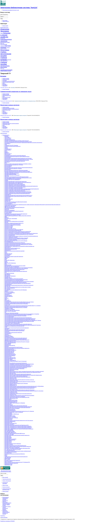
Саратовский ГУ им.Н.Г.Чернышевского (12, 323)
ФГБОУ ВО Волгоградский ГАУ (10, 350)
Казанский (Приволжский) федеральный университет (15, 242)
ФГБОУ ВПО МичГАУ (9, 418)
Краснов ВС (8, 115)
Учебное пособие (3, 63)
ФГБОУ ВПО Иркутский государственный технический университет (17, 407)
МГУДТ (6, 261)
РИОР (6, 299)
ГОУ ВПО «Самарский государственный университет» (15, 190)
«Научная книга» (8, 138)
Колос (6, 251)
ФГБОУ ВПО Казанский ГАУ (10, 409)
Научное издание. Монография (5, 66)
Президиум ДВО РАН (9, 296)
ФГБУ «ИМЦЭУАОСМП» (9, 430)
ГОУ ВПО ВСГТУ (8, 194)
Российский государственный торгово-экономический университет (17, 302)
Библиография (5, 25)
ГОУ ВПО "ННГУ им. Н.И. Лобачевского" (12, 179)
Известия (6, 222)
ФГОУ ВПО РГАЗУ (8, 442)
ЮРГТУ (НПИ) (7, 459)
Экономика (4, 31)
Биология (6, 27)
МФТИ (6, 263)
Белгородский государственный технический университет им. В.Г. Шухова (19, 159)
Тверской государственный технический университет (15, 329)
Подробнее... (2, 515)
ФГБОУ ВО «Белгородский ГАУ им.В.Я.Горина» (14, 347)
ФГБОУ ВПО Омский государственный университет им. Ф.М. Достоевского (19, 420)
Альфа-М (6, 148)
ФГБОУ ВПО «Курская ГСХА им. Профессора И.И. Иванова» (16, 383)
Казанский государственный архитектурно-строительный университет (18, 243)
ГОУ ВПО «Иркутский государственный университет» (15, 184)
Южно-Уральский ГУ (8, 461)
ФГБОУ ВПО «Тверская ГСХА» (10, 394)
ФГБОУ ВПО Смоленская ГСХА (11, 423)
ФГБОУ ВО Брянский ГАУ (9, 349)
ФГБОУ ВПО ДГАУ (8, 403)
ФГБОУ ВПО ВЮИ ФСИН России (11, 400)
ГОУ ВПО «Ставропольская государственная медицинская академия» (18, 192)
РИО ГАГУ (7, 298)
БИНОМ (6, 151)
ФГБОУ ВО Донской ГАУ (9, 352)
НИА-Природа (7, 274)
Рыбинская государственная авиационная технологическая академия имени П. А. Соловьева (23, 305)
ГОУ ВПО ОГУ (7, 198)
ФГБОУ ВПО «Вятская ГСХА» (10, 373)
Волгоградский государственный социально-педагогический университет (19, 167)
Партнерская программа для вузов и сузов (10, 10)
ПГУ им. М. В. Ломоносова (10, 292)
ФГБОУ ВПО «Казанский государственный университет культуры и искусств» (19, 379)
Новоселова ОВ (9, 101)
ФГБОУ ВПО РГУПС (8, 422)
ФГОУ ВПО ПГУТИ (8, 441)
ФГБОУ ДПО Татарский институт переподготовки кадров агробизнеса (18, 426)
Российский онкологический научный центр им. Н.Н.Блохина (16, 303)
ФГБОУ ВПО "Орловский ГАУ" (10, 360)
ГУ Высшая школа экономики (10, 202)
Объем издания (5, 491)
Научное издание (5, 46)
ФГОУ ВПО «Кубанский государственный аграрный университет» (17, 435)
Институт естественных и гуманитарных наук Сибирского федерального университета (21, 233)
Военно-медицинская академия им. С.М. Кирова (14, 164)
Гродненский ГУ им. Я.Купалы (10, 205)
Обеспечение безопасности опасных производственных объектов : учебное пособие (6, 504)
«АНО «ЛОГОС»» (8, 137)
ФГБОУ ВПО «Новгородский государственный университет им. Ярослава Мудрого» (21, 387)
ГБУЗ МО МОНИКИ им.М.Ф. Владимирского (13, 178)
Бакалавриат (4, 84)
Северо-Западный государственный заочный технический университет (18, 324)
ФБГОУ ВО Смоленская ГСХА (10, 340)
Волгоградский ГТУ (8, 165)
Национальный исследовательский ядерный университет (16, 282)
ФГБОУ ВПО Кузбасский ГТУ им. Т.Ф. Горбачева (14, 412)
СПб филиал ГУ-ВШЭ (9, 308)
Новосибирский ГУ (8, 284)
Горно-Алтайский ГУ (8, 203)
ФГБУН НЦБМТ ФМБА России (10, 432)
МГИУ (6, 259)
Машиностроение (8, 264)
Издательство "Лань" (9, 464)
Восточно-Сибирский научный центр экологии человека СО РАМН (17, 171)
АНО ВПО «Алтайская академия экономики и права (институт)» (17, 140)
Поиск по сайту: (3, 473)
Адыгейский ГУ (7, 143)
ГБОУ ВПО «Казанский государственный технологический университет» (18, 172)
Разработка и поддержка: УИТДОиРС (7, 521)
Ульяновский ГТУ (8, 335)
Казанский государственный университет (12, 245)
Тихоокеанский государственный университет (13, 332)
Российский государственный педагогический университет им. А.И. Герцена (19, 301)
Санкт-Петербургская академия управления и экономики (15, 315)
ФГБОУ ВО (7, 346)
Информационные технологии (6, 40)
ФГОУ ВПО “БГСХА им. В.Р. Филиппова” (12, 447)
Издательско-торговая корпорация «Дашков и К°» (14, 223)
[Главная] (3, 5)
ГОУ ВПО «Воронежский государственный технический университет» (18, 182)
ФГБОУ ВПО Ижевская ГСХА (10, 358)
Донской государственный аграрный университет (14, 211)
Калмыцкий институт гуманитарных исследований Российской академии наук (19, 246)
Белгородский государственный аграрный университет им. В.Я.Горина (18, 158)
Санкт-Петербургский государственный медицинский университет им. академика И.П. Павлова (23, 320)
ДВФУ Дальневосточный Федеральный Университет (14, 207)
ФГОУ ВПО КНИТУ (8, 440)
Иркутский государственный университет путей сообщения (16, 240)
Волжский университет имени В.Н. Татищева (13, 168)
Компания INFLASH (8, 253)
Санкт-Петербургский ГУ (9, 316)
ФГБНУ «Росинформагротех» (10, 342)
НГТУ (6, 272)
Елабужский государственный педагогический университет (16, 213)
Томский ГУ (7, 334)
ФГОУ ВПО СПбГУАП (9, 444)
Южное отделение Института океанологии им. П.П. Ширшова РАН (17, 462)
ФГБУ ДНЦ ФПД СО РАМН (10, 431)
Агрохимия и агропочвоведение (8, 81)
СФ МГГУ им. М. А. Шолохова (10, 311)
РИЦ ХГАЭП (7, 300)
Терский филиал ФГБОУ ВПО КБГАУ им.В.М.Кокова (14, 330)
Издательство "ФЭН (8, 227)
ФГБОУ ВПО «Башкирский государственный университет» (16, 367)
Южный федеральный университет (11, 463)
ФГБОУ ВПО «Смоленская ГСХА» (11, 392)
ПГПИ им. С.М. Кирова (9, 291)
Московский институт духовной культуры (12, 270)
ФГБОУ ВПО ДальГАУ (9, 404)
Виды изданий (5, 477)
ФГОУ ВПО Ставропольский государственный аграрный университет (18, 446)
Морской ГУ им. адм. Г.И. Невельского (12, 266)
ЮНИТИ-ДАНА (7, 458)
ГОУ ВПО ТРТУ (7, 200)
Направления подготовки (5, 483)
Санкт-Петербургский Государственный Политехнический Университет (18, 317)
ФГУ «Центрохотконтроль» (10, 450)
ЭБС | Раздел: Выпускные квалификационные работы (6, 471)
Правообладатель (5, 135)
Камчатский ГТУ (8, 247)
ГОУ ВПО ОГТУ (7, 197)
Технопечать (7, 331)
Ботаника (3, 76)
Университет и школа (9, 336)
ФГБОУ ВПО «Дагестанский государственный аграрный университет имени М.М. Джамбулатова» (23, 375)
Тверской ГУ (4, 85)
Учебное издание (3, 58)
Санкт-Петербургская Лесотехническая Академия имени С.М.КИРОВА (18, 314)
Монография (4, 50)
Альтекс (6, 147)
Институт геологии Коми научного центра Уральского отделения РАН (18, 231)
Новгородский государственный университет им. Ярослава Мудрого (18, 283)
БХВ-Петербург (7, 154)
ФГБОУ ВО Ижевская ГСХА (10, 353)
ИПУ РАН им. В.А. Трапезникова (11, 218)
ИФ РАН (6, 219)
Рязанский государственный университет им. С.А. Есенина (16, 307)
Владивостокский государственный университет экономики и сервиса (18, 163)
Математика (2, 38)
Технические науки (6, 124)
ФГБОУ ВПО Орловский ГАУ (10, 421)
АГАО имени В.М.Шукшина (10, 139)
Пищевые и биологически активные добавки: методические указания (6, 512)
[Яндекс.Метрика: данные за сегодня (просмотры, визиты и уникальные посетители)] (3, 517)
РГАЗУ (6, 297)
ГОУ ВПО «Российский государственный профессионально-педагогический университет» (22, 188)
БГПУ (6, 150)
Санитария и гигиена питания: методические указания (6, 508)
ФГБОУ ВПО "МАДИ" (9, 359)
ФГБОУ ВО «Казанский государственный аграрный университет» (17, 348)
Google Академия (5, 89)
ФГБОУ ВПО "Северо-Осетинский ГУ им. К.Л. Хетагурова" (16, 361)
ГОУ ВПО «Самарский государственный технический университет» (17, 189)
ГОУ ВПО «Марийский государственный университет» (15, 185)
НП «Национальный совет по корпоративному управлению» (16, 279)
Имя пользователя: (4, 14)
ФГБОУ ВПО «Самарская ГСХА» (11, 391)
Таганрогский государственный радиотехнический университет (17, 327)
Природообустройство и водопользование (10, 109)
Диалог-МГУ (7, 209)
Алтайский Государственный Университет (13, 146)
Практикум (9, 59)
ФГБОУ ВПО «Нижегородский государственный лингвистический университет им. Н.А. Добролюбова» (24, 386)
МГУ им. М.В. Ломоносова (9, 260)
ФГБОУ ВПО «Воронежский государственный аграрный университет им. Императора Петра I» (23, 372)
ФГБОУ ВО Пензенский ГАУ (10, 345)
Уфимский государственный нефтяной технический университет (17, 339)
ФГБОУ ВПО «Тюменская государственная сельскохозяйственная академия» (19, 395)
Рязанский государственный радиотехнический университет (16, 306)
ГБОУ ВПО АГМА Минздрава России (12, 173)
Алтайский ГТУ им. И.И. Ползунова (11, 145)
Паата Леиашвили (8, 293)
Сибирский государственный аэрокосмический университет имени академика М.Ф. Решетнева (23, 325)
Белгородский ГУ (8, 157)
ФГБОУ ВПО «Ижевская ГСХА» (11, 377)
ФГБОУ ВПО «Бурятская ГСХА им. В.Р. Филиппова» (14, 368)
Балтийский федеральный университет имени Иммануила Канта (17, 156)
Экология (4, 111)
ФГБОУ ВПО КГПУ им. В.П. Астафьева (12, 408)
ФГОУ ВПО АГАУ (8, 436)
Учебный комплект (4, 60)
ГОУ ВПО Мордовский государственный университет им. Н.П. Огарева (18, 196)
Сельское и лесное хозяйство (5, 35)
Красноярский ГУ (8, 254)
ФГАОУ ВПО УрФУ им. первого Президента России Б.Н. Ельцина (17, 341)
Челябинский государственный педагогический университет (16, 456)
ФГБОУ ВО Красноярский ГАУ (10, 354)
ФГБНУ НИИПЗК (8, 343)
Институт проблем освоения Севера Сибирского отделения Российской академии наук (21, 236)
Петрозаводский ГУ (8, 295)
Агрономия (4, 80)
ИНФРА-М (6, 217)
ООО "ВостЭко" (7, 286)
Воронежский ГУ (8, 169)
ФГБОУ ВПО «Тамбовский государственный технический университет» (18, 393)
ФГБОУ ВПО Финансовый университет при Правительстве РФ (16, 425)
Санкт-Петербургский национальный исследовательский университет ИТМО (19, 321)
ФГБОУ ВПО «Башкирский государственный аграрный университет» (18, 366)
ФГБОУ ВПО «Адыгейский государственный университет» (16, 363)
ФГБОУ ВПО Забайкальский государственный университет (16, 405)
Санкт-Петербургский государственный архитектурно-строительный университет (20, 318)
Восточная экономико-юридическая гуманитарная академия (16, 170)
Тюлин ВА (2, 87)
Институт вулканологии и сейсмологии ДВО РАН (14, 229)
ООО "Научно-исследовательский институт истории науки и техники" (18, 287)
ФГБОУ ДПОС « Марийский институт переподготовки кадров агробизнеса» (19, 428)
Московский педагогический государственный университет (16, 271)
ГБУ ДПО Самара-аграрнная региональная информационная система (18, 177)
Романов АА (2, 101)
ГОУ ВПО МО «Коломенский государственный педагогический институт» (18, 195)
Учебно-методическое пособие (5, 54)
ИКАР (6, 216)
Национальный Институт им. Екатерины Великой (14, 280)
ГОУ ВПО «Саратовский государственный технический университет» (18, 191)
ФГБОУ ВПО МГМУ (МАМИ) (10, 415)
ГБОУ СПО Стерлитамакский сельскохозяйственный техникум (16, 176)
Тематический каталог (6, 479)
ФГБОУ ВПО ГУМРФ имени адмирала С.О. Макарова (15, 402)
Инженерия (4, 29)
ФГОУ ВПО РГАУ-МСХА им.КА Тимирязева (13, 443)
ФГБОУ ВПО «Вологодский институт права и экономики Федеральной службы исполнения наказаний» (24, 371)
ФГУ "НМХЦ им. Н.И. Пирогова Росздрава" (13, 449)
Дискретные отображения (9, 210)
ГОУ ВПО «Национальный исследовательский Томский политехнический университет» (21, 186)
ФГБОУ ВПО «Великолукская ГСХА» (11, 369)
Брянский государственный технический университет (15, 161)
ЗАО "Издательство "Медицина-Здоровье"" (13, 214)
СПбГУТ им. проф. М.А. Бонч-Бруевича (12, 310)
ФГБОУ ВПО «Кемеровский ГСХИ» (11, 380)
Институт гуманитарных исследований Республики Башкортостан (17, 232)
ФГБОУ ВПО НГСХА (8, 419)
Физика (2, 27)
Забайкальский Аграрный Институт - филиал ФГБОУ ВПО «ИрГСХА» (18, 215)
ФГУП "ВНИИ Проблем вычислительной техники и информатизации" (18, 451)
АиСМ (6, 144)
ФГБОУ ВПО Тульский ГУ (9, 424)
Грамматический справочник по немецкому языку (15, 91)
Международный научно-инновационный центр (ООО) (15, 265)
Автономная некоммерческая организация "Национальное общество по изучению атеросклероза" (23, 142)
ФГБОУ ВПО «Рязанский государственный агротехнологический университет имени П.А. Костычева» (24, 390)
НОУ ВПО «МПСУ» (8, 277)
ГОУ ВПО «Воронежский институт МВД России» (14, 183)
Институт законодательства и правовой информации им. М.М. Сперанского (19, 234)
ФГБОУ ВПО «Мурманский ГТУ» (11, 385)
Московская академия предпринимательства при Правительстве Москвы (19, 267)
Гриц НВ (6, 87)
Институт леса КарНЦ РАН (10, 235)
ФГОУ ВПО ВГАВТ (8, 438)
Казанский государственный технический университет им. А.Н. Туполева (18, 244)
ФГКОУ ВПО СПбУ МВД (9, 434)
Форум (6, 455)
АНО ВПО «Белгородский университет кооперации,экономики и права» (18, 141)
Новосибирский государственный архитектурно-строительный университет (19, 285)
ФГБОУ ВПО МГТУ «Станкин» (10, 416)
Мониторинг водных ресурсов (9, 105)
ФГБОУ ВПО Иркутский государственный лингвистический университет (18, 406)
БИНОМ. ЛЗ (7, 152)
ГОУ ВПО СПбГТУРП (9, 199)
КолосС (6, 252)
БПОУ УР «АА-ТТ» (8, 153)
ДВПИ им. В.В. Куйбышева (10, 206)
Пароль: (2, 16)
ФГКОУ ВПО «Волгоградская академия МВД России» (15, 433)
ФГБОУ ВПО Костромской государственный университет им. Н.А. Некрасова (19, 411)
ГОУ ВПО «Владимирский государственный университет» (16, 181)
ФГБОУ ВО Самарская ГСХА (10, 357)
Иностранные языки (6, 97)
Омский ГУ (7, 290)
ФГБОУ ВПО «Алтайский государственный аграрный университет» (17, 364)
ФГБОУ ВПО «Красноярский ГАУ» (11, 382)
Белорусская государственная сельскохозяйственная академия (17, 160)
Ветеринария (3, 42)
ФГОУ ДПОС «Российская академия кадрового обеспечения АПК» (17, 448)
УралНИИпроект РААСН (9, 337)
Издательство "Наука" (9, 226)
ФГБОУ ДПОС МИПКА (9, 429)
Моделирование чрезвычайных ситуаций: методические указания (5, 499)
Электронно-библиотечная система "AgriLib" (19, 7)
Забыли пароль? (5, 21)
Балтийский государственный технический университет (15, 155)
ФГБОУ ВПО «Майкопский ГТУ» (11, 384)
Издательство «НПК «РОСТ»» (10, 228)
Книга (3, 96)
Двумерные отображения (9, 208)
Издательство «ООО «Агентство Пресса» (12, 224)
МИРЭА (6, 262)
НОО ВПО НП (7, 276)
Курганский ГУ (7, 255)
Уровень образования (6, 480)
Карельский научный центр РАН (11, 249)
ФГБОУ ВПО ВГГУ (8, 399)
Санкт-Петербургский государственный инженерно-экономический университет (20, 319)
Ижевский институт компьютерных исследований (14, 221)
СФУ (5, 312)
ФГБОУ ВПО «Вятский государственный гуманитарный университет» (18, 374)
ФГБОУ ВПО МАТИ (8, 413)
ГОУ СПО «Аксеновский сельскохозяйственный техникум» (16, 201)
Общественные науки (6, 95)
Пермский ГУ (7, 294)
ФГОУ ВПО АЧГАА (8, 437)
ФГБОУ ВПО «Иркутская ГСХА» (11, 378)
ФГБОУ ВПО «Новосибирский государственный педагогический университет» (19, 388)
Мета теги (2, 43)
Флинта (6, 454)
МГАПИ (6, 258)
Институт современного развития (11, 237)
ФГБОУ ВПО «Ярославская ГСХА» (11, 398)
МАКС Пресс (7, 257)
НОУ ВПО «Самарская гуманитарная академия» (14, 278)
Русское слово (7, 304)
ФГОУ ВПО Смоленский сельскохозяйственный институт (15, 445)
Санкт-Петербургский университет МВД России (14, 322)
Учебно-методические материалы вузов (6, 489)
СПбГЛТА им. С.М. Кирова (10, 309)
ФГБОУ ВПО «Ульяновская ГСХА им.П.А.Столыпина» (15, 396)
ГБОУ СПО (7, 175)
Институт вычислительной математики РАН (13, 230)
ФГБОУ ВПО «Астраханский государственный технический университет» (19, 365)
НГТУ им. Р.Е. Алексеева (9, 273)
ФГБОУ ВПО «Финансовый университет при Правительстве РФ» (17, 397)
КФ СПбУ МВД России (9, 241)
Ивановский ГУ (7, 220)
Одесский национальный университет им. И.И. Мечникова (16, 289)
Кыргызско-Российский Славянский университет (14, 256)
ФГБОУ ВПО (7, 362)
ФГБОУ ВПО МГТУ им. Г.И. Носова (11, 417)
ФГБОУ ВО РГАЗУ (8, 356)
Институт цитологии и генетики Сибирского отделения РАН (16, 238)
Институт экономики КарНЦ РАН (11, 239)
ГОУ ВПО (6, 180)
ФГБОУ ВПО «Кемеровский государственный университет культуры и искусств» (20, 381)
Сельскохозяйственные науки (8, 82)
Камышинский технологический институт (12, 248)
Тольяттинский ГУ (8, 333)
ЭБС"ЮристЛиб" (8, 457)
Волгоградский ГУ (8, 166)
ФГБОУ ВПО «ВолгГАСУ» (9, 370)
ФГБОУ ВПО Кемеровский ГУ (10, 410)
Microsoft (6, 136)
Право (8, 42)
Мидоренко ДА (3, 115)
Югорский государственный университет (12, 460)
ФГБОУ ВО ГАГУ (8, 344)
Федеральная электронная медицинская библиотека (15, 453)
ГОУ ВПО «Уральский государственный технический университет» (17, 193)
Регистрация (4, 20)
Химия (1, 33)
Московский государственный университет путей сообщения (16, 268)
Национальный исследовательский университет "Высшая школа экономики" (19, 281)
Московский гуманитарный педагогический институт (14, 269)
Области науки (5, 485)
